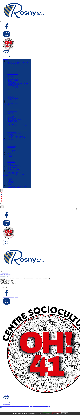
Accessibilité (27, 406)
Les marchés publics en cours (12, 103)
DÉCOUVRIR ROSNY (9, 60)
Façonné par (47, 406)
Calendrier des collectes (11, 132)
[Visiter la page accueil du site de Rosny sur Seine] (23, 20)
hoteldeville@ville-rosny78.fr (5, 274)
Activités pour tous (10, 161)
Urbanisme (9, 69)
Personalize (64, 413)
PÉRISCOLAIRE (8, 149)
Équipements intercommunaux (13, 169)
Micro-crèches (10, 142)
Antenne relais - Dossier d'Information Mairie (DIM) (17, 130)
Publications (9, 92)
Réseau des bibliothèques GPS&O (13, 165)
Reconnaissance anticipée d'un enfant (14, 87)
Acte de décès (10, 77)
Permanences (9, 184)
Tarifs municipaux (10, 91)
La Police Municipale (11, 115)
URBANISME (8, 122)
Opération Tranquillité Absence (13, 116)
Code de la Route (10, 153)
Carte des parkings (10, 112)
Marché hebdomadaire (11, 107)
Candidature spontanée (11, 97)
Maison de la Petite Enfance (12, 141)
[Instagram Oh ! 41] (6, 57)
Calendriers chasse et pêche (12, 90)
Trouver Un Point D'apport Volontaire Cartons (16, 137)
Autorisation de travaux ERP (12, 86)
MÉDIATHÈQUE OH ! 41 (10, 163)
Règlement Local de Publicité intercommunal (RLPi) (17, 125)
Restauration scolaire (11, 147)
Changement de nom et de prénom (13, 79)
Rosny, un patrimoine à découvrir (13, 172)
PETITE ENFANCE (9, 140)
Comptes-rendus (10, 65)
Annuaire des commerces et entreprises (14, 106)
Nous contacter (42, 406)
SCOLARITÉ (7, 145)
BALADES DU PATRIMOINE (11, 171)
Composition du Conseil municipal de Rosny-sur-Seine (17, 62)
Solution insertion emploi (12, 99)
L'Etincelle (9, 183)
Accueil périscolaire (11, 150)
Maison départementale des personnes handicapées (16, 186)
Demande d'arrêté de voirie (12, 118)
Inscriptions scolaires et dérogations (14, 148)
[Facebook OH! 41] (8, 49)
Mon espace (32, 406)
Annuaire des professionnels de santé (14, 187)
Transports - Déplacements (12, 111)
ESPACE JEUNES (8, 152)
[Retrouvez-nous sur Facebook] (6, 29)
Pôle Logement (10, 181)
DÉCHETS (7, 131)
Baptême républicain (11, 82)
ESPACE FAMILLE (9, 154)
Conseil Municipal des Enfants (13, 63)
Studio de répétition (11, 162)
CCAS (6, 177)
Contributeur (36, 406)
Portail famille (10, 155)
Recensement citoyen (11, 81)
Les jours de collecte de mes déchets (14, 133)
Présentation (9, 158)
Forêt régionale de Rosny (12, 173)
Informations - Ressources (12, 143)
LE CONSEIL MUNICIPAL (10, 61)
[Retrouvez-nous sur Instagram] (6, 37)
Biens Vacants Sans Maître (12, 70)
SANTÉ (6, 185)
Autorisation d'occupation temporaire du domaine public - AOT (19, 83)
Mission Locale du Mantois (12, 98)
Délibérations (9, 66)
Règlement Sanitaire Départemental (14, 119)
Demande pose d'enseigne (12, 85)
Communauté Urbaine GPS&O (11, 100)
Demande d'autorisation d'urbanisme (14, 84)
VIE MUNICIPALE (9, 88)
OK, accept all (47, 413)
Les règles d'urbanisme (11, 123)
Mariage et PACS (10, 78)
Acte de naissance (10, 75)
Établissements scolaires (11, 146)
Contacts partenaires (11, 182)
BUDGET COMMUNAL (10, 101)
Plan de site (16, 406)
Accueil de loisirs (10, 151)
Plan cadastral (10, 126)
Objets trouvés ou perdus (12, 121)
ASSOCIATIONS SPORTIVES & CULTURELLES (15, 170)
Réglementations (10, 89)
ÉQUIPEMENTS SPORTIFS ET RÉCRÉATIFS (14, 166)
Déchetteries (9, 134)
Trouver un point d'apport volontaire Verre (15, 136)
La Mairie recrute (10, 96)
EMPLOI (7, 95)
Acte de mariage (10, 76)
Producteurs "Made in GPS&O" (13, 109)
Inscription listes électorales (12, 80)
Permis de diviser (10, 128)
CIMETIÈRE (7, 138)
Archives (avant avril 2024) (12, 68)
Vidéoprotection (10, 117)
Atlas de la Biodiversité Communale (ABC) (15, 174)
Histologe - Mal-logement (12, 120)
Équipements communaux (12, 167)
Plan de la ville (10, 113)
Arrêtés (8, 67)
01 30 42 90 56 (5, 273)
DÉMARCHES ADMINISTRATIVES (12, 73)
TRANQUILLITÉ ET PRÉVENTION (12, 114)
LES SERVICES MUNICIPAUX (11, 94)
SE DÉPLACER (8, 110)
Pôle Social (9, 179)
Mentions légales (21, 406)
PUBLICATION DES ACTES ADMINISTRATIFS (15, 64)
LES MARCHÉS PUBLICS (10, 102)
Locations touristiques (11, 127)
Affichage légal (11, 406)
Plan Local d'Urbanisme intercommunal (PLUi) (16, 124)
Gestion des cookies (4, 406)
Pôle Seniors (9, 180)
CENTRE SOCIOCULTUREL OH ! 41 (12, 157)
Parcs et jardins (10, 168)
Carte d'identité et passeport (12, 74)
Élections (9, 71)
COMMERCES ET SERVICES (11, 105)
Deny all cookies (56, 413)
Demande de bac (10, 135)
